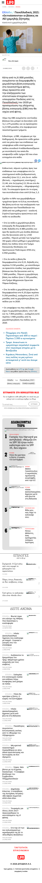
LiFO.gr (21, 369)
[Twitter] (39, 50)
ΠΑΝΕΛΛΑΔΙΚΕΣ (29, 383)
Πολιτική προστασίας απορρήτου (26, 869)
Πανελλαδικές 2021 (27, 380)
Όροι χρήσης (8, 869)
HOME (4, 7)
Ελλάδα (18, 7)
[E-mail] (32, 68)
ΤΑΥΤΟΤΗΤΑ (21, 848)
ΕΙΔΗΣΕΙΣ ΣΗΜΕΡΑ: (13, 329)
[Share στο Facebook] (35, 160)
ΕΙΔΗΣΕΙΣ (11, 7)
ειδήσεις (34, 371)
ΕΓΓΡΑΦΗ (34, 404)
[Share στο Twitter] (39, 160)
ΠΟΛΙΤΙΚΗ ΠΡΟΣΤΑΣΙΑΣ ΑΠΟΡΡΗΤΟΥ (26, 408)
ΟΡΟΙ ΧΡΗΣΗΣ (8, 408)
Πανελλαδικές (10, 102)
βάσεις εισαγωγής (13, 383)
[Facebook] (35, 50)
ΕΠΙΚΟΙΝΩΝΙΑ (21, 850)
